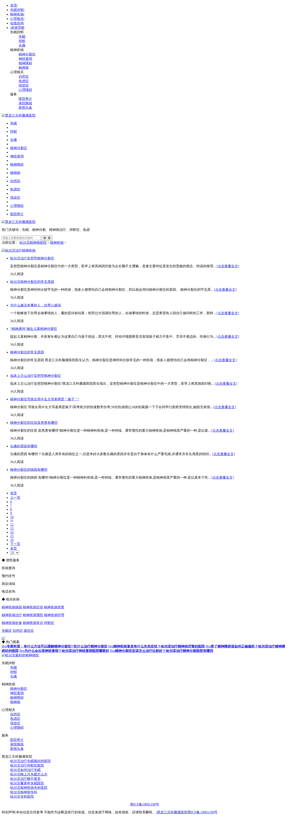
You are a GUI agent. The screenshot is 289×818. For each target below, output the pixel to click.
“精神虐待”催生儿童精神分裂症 (33, 329)
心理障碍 (25, 90)
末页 (13, 548)
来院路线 (25, 103)
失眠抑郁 (17, 10)
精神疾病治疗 (12, 615)
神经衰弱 (25, 59)
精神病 (24, 67)
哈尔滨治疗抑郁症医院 (27, 765)
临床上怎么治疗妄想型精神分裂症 (35, 375)
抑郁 (22, 41)
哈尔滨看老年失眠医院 (27, 783)
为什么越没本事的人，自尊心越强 (35, 305)
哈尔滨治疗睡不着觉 (25, 779)
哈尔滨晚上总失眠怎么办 (28, 774)
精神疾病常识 (33, 623)
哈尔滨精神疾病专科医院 (28, 787)
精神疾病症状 (33, 607)
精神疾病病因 (12, 607)
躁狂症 (29, 630)
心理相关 (17, 19)
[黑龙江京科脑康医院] (19, 115)
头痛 (22, 45)
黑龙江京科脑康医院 (172, 812)
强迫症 (24, 85)
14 (12, 532)
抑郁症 (49, 623)
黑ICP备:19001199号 (202, 812)
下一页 (15, 544)
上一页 (15, 497)
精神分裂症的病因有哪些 (28, 469)
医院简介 (25, 99)
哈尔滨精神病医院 (33, 242)
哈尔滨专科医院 (22, 796)
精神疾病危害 (54, 607)
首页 (13, 5)
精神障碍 (25, 63)
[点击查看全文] (228, 266)
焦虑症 (24, 81)
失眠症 (7, 630)
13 (12, 528)
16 (12, 540)
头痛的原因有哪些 (23, 446)
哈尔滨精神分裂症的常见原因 (32, 282)
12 (12, 524)
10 (12, 517)
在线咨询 (17, 23)
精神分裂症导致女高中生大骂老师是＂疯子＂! (44, 399)
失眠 (22, 36)
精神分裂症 (27, 54)
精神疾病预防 (33, 615)
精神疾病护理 (54, 615)
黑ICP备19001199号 (144, 804)
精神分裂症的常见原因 (27, 352)
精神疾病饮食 (12, 623)
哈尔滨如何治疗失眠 (25, 770)
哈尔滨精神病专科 (23, 792)
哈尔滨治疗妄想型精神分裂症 (32, 258)
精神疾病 (17, 14)
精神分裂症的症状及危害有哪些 (34, 422)
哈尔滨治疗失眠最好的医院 (30, 761)
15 (12, 536)
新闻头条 (25, 107)
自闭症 (24, 76)
